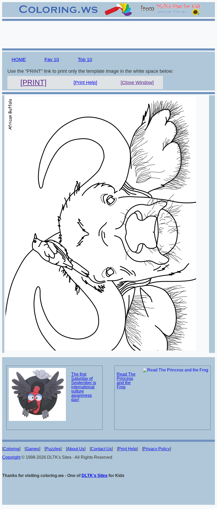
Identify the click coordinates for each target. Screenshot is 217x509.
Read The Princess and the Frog (126, 380)
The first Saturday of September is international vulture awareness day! (83, 387)
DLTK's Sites (94, 475)
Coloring (11, 449)
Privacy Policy (156, 449)
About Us (75, 449)
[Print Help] (85, 82)
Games (32, 449)
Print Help (127, 449)
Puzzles (53, 449)
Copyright (11, 457)
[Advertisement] (108, 34)
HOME (19, 59)
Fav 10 (51, 59)
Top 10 (85, 59)
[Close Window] (137, 82)
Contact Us (101, 449)
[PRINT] (33, 83)
